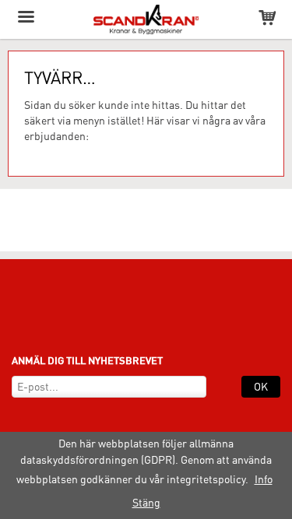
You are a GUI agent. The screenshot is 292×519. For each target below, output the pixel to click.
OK (261, 386)
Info (264, 479)
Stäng (146, 502)
